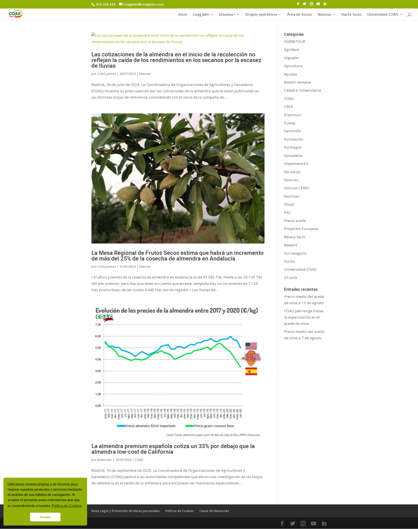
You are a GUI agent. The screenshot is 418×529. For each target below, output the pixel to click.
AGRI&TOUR (294, 41)
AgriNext (291, 49)
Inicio (182, 15)
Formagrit (293, 147)
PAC (287, 212)
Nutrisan (291, 196)
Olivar (289, 204)
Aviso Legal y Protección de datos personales (125, 511)
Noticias (145, 74)
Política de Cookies (179, 511)
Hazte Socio (351, 15)
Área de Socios (299, 15)
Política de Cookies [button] (67, 506)
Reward (290, 244)
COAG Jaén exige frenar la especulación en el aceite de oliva (304, 317)
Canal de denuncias (214, 511)
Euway (290, 122)
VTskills (290, 277)
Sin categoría (295, 253)
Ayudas (290, 74)
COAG (139, 460)
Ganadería (293, 155)
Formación (293, 139)
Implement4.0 (296, 163)
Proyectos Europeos (301, 228)
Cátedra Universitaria (302, 90)
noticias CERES (296, 187)
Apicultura (293, 65)
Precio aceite (295, 220)
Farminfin (292, 130)
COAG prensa (106, 74)
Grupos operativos (261, 15)
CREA (288, 106)
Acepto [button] (45, 517)
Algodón (291, 57)
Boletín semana (297, 82)
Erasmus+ (227, 15)
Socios (289, 261)
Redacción (104, 460)
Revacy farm (294, 236)
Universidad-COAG (382, 15)
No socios (292, 171)
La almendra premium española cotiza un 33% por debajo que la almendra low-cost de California (173, 449)
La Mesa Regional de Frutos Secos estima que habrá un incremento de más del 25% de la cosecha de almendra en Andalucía (177, 256)
